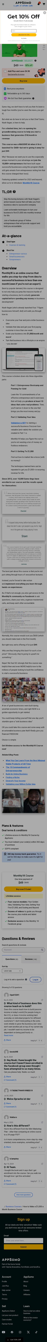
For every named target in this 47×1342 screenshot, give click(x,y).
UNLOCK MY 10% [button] (24, 35)
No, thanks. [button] (23, 38)
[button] (44, 12)
